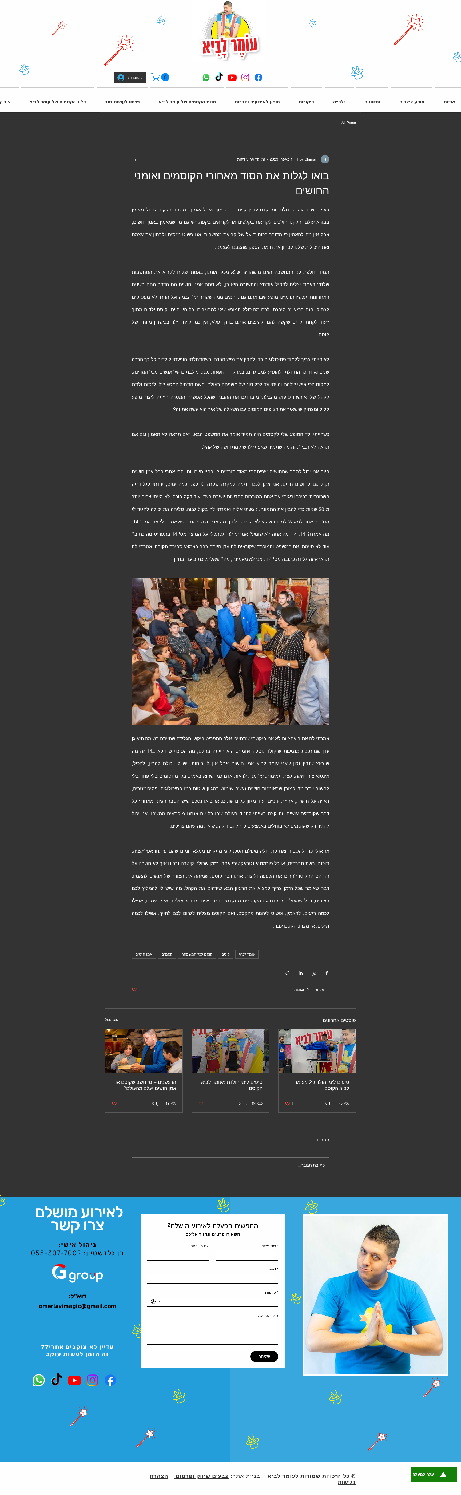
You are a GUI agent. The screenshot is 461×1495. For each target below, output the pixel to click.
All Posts (348, 122)
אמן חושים (143, 954)
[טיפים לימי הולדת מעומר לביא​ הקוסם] (230, 1051)
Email (272, 1269)
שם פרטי (270, 1246)
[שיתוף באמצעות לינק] (287, 973)
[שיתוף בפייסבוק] (326, 973)
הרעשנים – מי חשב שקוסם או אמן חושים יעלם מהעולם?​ (146, 1085)
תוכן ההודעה (268, 1315)
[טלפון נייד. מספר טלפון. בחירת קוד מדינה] (155, 1301)
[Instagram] (245, 77)
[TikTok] (219, 77)
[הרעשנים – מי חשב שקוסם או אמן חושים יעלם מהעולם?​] (143, 1051)
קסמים (166, 954)
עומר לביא (247, 954)
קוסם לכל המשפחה (196, 954)
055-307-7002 (56, 1253)
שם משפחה (199, 1246)
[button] (161, 77)
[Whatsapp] (206, 77)
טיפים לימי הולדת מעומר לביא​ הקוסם (232, 1085)
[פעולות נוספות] (135, 159)
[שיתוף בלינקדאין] (300, 973)
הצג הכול (112, 1019)
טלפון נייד (269, 1292)
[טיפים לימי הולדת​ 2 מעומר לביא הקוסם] (317, 1051)
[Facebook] (258, 77)
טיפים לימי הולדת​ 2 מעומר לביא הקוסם (322, 1085)
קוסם (225, 954)
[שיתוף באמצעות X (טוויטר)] (313, 973)
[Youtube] (232, 77)
